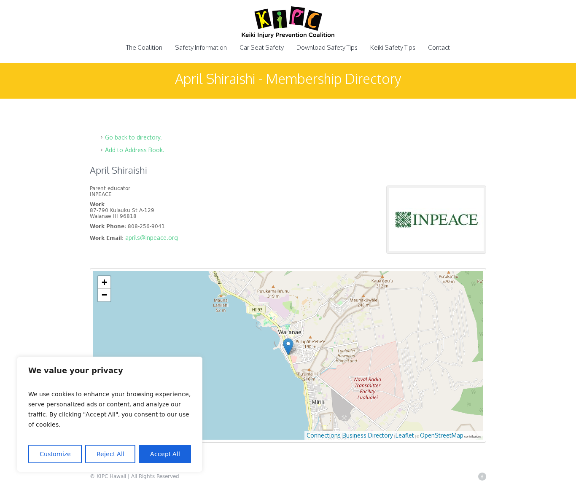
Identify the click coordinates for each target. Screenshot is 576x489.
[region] (109, 414)
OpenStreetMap (441, 435)
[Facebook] (482, 476)
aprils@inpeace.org (151, 237)
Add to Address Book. (134, 149)
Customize (55, 454)
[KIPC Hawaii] (288, 27)
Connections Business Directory (350, 435)
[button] (288, 346)
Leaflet (405, 435)
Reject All (110, 454)
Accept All (165, 454)
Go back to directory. (133, 137)
